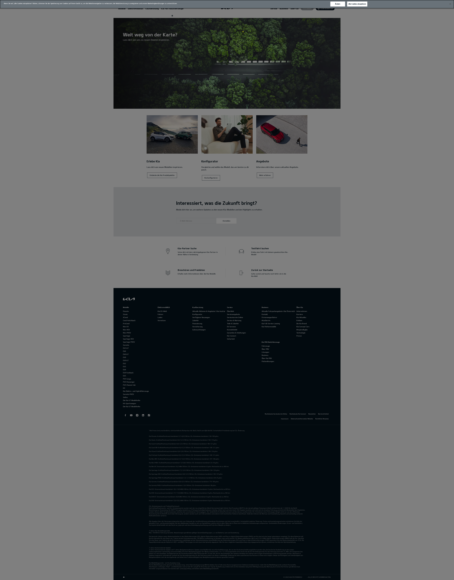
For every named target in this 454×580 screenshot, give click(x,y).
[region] (227, 4)
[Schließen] (450, 4)
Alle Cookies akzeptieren (357, 4)
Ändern (337, 4)
